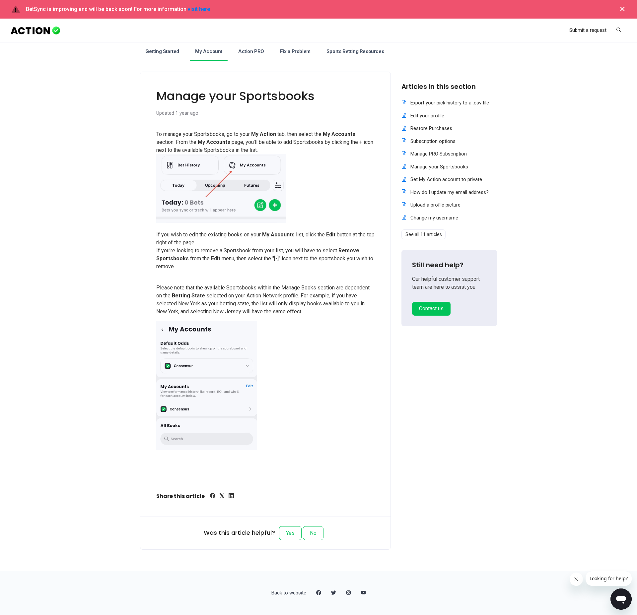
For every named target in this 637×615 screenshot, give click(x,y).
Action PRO (251, 51)
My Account (208, 51)
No (313, 533)
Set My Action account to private (446, 179)
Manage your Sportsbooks (439, 167)
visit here (199, 9)
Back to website (288, 593)
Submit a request (587, 30)
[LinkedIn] (231, 496)
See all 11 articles (423, 234)
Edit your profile (427, 116)
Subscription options (433, 141)
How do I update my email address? (449, 192)
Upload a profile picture (435, 205)
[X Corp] (222, 496)
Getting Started (162, 51)
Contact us (431, 308)
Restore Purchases (431, 128)
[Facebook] (212, 496)
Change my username (434, 218)
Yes (290, 533)
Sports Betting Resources (355, 51)
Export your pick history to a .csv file (449, 103)
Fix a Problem (295, 51)
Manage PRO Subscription (438, 154)
